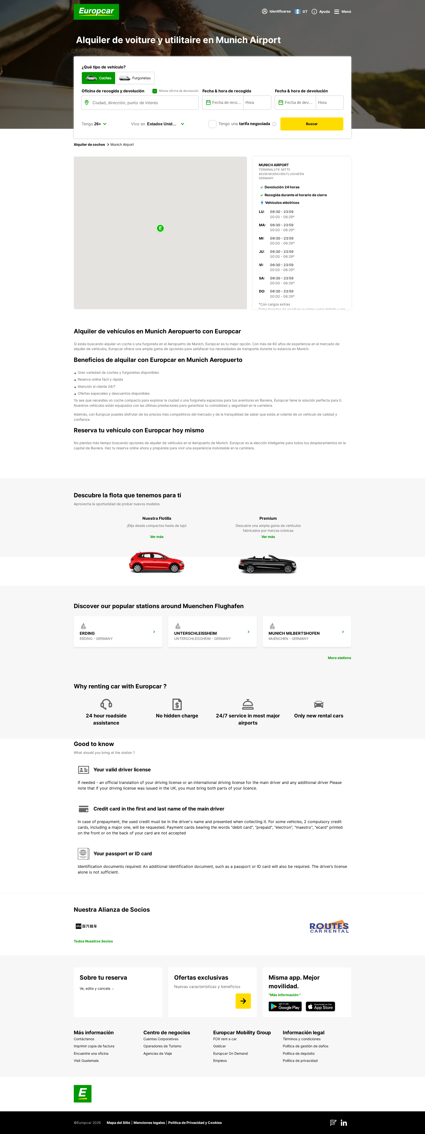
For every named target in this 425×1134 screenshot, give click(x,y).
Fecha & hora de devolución (301, 90)
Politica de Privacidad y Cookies (195, 1122)
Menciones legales (149, 1122)
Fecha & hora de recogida (226, 90)
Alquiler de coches (89, 144)
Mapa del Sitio (118, 1122)
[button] (160, 228)
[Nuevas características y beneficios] (243, 1001)
